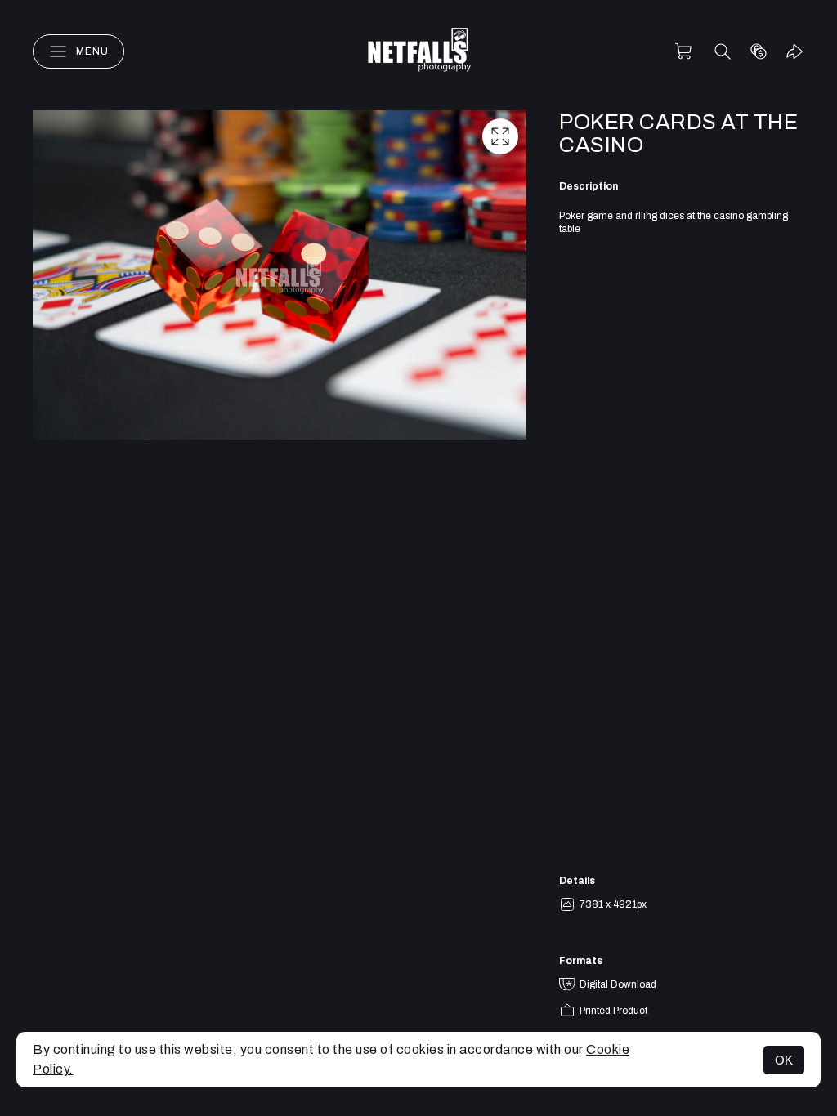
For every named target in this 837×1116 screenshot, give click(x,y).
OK (784, 1060)
